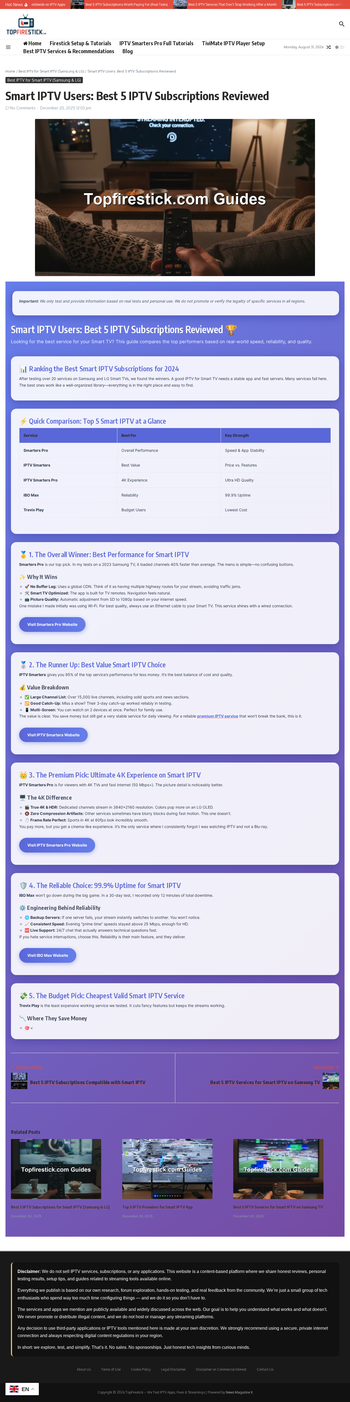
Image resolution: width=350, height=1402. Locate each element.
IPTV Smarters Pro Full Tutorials (156, 43)
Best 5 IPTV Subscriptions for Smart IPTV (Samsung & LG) (60, 1206)
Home (10, 71)
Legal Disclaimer (173, 1369)
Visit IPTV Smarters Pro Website (57, 845)
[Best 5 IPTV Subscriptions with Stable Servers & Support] (272, 4)
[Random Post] (328, 47)
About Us (84, 1369)
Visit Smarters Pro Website (52, 624)
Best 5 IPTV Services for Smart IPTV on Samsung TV (278, 1206)
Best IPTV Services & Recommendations (68, 51)
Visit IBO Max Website (47, 955)
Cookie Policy (141, 1369)
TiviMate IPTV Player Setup (233, 43)
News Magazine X (239, 1392)
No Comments (23, 108)
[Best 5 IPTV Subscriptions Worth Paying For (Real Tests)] (60, 4)
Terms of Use (111, 1369)
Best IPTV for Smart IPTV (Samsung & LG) (51, 71)
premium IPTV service (217, 716)
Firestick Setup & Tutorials (80, 43)
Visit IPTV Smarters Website (53, 735)
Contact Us (265, 1369)
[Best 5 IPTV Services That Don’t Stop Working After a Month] (163, 4)
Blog (127, 51)
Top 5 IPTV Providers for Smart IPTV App (157, 1206)
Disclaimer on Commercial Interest (221, 1369)
